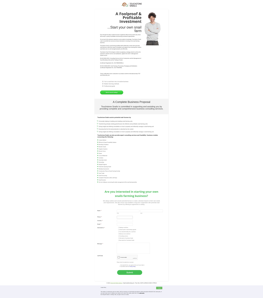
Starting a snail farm (123, 227)
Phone (99, 217)
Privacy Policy (133, 266)
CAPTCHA (100, 255)
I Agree (159, 288)
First (118, 213)
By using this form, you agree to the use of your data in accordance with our (132, 265)
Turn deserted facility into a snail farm (127, 231)
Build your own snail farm (124, 233)
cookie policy (142, 293)
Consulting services (123, 236)
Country (100, 220)
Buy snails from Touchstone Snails (126, 240)
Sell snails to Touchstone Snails (126, 238)
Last (141, 213)
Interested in (101, 227)
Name (99, 210)
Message (100, 243)
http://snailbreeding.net (128, 283)
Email (99, 224)
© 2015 (108, 283)
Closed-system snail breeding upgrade (127, 229)
